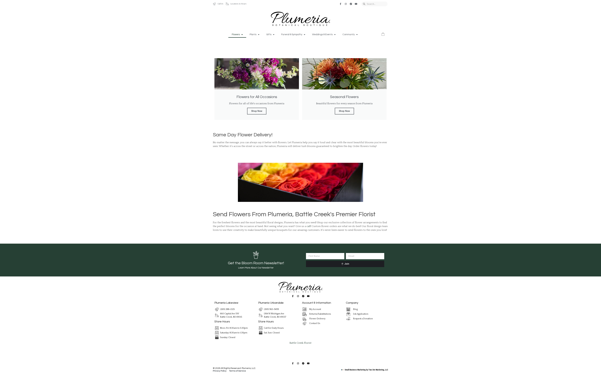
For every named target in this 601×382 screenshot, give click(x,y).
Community (348, 34)
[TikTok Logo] (351, 4)
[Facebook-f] (340, 4)
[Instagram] (346, 4)
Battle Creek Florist (300, 343)
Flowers (236, 34)
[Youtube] (356, 4)
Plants (253, 34)
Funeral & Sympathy (291, 34)
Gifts (268, 34)
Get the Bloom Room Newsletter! (256, 263)
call (309, 226)
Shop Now (256, 111)
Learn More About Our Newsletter (256, 268)
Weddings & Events (322, 34)
